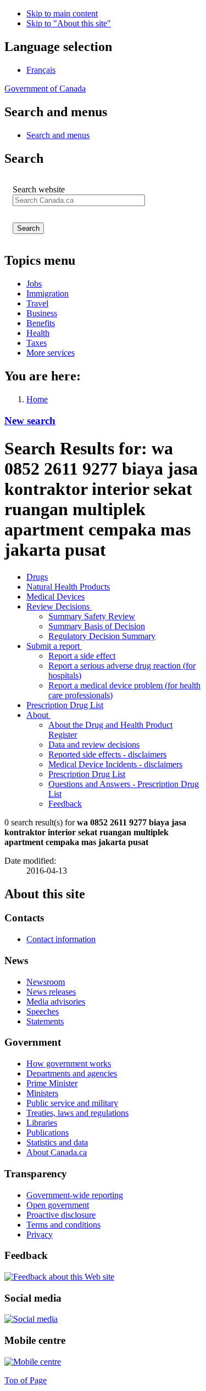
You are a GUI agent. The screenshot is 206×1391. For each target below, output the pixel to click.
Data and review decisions (94, 744)
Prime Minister (51, 1083)
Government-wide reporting (74, 1195)
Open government (57, 1205)
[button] (58, 135)
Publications (47, 1132)
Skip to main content (62, 13)
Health (37, 333)
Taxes (36, 342)
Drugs (37, 577)
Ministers (42, 1093)
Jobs (34, 283)
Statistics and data (57, 1142)
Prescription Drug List (64, 705)
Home (37, 399)
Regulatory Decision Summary (101, 636)
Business (41, 313)
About (38, 715)
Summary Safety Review (91, 616)
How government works (68, 1063)
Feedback (65, 803)
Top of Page (25, 1380)
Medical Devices (55, 596)
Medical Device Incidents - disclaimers (115, 764)
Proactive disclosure (61, 1214)
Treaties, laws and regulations (77, 1113)
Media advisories (55, 1001)
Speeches (42, 1011)
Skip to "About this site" (68, 23)
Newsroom (45, 982)
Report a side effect (81, 655)
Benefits (40, 323)
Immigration (47, 293)
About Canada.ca (56, 1152)
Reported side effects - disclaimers (107, 754)
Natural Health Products (68, 586)
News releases (51, 991)
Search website (39, 189)
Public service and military (72, 1103)
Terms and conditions (63, 1224)
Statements (45, 1021)
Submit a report (54, 646)
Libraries (41, 1122)
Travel (37, 303)
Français (40, 70)
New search (29, 420)
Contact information (61, 939)
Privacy (39, 1234)
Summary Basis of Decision (96, 626)
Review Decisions (59, 606)
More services (50, 352)
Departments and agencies (71, 1073)
